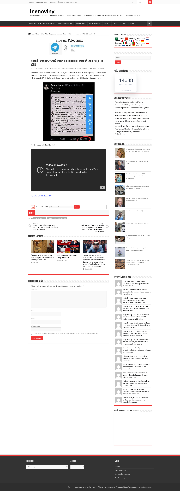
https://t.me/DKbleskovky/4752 (41, 196)
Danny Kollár (40, 34)
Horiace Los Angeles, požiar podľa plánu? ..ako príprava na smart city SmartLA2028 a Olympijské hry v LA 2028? (137, 262)
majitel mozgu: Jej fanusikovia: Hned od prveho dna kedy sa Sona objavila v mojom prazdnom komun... (136, 342)
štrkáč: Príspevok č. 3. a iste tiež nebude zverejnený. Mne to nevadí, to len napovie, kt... (136, 367)
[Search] (150, 2)
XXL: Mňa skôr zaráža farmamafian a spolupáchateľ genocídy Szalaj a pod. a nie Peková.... (137, 292)
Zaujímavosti (80, 23)
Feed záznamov (120, 470)
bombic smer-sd (39, 218)
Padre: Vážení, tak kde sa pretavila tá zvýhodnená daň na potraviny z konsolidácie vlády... (135, 400)
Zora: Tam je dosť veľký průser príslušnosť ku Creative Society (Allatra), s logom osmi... (137, 350)
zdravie (106, 23)
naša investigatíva (95, 23)
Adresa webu (35, 326)
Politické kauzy (34, 23)
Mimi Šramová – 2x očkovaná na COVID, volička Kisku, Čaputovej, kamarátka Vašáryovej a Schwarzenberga (137, 176)
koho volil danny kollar (57, 218)
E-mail (33, 318)
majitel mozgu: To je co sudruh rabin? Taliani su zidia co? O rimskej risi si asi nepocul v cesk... (136, 308)
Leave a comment (98, 68)
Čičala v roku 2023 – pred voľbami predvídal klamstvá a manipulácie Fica (42, 257)
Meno (33, 311)
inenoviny (42, 11)
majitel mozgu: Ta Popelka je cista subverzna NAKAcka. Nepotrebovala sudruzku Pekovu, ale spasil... (135, 333)
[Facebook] (70, 487)
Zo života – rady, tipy (127, 23)
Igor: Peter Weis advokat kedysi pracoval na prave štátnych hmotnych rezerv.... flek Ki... (136, 284)
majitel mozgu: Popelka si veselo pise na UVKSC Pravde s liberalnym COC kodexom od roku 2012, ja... (136, 317)
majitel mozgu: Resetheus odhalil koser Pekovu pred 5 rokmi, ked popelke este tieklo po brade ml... (136, 325)
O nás (115, 23)
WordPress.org (120, 478)
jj (33, 68)
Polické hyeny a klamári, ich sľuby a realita (68, 256)
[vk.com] (72, 487)
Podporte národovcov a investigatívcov (63, 2)
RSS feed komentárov (122, 474)
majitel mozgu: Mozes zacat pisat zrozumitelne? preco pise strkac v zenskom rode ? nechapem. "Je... (134, 300)
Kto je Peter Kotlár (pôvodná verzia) (134, 211)
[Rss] (132, 2)
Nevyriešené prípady (65, 23)
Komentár (35, 289)
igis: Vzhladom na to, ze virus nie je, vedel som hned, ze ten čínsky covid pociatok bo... (135, 358)
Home (32, 34)
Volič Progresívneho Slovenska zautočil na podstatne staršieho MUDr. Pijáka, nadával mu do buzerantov (92, 227)
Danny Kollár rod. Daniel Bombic (71, 68)
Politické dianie (48, 23)
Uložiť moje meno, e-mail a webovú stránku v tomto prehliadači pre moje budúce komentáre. (65, 334)
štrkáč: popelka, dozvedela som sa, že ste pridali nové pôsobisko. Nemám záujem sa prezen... (136, 375)
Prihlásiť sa (118, 466)
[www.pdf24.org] (33, 207)
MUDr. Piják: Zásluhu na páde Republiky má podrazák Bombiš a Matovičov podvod (45, 226)
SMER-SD (85, 68)
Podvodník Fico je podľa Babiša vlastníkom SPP (137, 223)
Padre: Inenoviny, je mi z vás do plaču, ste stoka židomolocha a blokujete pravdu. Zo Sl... (136, 383)
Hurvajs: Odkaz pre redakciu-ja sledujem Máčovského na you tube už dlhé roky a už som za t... (136, 391)
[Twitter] (71, 487)
